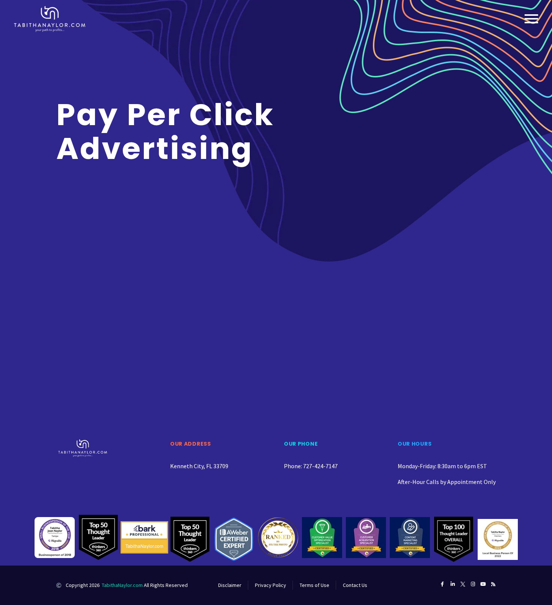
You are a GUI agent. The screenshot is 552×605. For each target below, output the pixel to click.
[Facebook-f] (442, 584)
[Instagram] (473, 584)
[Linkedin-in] (452, 584)
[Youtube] (483, 584)
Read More (99, 326)
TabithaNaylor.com (122, 585)
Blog (93, 252)
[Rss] (493, 584)
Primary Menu (531, 18)
